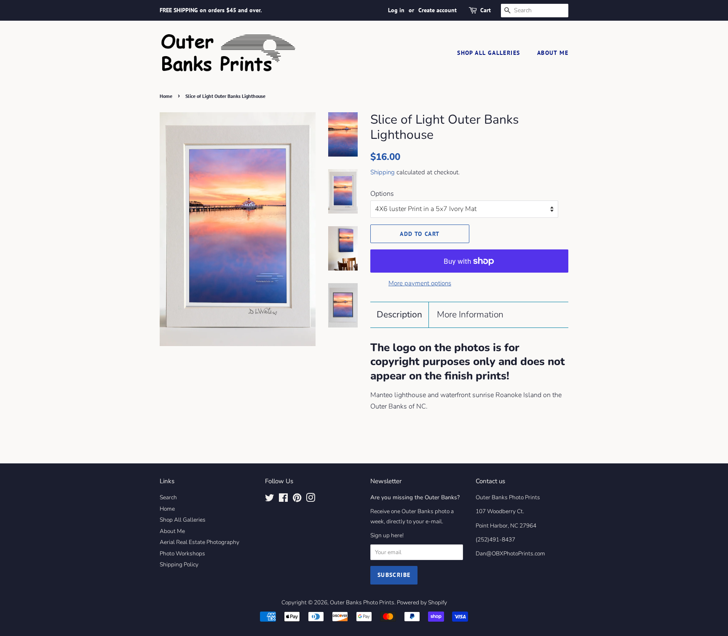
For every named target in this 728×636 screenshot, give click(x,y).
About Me (552, 53)
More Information (470, 314)
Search (168, 497)
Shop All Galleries (488, 53)
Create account (437, 10)
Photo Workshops (182, 553)
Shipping (382, 172)
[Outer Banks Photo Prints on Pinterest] (297, 499)
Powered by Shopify (422, 602)
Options (382, 193)
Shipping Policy (179, 564)
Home (166, 96)
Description (399, 314)
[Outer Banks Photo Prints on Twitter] (269, 499)
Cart (485, 10)
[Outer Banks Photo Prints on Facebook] (283, 499)
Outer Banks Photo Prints (362, 602)
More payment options (419, 283)
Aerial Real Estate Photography (199, 542)
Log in (396, 10)
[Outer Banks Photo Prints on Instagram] (310, 499)
